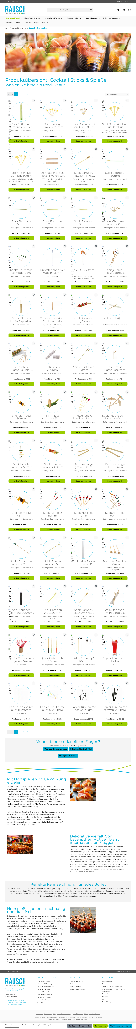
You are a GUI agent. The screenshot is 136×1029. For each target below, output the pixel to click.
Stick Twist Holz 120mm (83, 368)
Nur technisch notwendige (79, 1026)
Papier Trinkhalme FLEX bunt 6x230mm (115, 660)
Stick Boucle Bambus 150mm (21, 466)
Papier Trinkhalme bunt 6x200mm (52, 708)
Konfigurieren (100, 1026)
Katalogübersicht (107, 981)
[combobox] (68, 10)
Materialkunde (106, 984)
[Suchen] (91, 10)
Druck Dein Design (43, 1000)
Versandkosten (63, 1017)
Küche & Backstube (43, 992)
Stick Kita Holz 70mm (83, 514)
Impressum (39, 1014)
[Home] (6, 28)
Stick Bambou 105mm (21, 514)
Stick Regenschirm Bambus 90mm (114, 417)
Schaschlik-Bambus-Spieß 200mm (21, 368)
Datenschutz (48, 1014)
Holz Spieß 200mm (52, 368)
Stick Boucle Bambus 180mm (52, 466)
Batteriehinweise (78, 1014)
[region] (68, 52)
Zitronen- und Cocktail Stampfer (114, 569)
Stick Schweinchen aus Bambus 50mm (114, 126)
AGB (54, 1014)
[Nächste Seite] (24, 94)
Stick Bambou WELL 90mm (52, 611)
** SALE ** (40, 1002)
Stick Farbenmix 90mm (52, 660)
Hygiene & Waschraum (44, 994)
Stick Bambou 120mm (52, 223)
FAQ (103, 999)
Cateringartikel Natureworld (21, 131)
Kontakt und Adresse (76, 984)
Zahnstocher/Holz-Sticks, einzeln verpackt (52, 320)
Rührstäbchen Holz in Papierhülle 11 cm (21, 320)
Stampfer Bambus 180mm (115, 563)
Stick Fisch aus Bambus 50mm (21, 174)
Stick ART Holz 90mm (114, 514)
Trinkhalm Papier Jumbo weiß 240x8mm (83, 563)
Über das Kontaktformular (55, 749)
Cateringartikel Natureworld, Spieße (84, 132)
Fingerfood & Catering (44, 984)
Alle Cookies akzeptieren (120, 1026)
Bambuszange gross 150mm (83, 466)
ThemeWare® (84, 1019)
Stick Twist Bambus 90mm (114, 368)
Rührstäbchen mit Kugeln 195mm (52, 271)
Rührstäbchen (52, 276)
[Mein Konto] (123, 10)
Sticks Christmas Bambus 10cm (115, 223)
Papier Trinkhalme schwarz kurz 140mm (83, 708)
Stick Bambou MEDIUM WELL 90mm (83, 611)
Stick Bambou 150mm (21, 223)
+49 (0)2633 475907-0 (68, 756)
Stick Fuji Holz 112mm (52, 514)
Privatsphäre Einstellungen (92, 1014)
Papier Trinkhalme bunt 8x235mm (21, 708)
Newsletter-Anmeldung (77, 989)
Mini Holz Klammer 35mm (52, 417)
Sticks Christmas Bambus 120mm (21, 563)
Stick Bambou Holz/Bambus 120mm (83, 320)
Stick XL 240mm (83, 270)
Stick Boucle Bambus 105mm (52, 563)
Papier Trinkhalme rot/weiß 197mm (21, 660)
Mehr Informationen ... (12, 1027)
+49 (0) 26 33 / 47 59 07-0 (123, 1)
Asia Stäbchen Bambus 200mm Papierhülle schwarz (21, 611)
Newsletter (105, 994)
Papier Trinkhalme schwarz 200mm (115, 708)
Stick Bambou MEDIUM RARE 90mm (83, 174)
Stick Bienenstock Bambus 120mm (84, 126)
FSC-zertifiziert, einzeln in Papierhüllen (52, 180)
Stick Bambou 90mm (83, 223)
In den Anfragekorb (21, 141)
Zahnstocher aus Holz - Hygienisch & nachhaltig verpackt (52, 174)
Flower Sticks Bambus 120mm (84, 417)
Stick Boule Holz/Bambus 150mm (115, 271)
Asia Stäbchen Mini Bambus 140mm (114, 611)
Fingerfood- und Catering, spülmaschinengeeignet (83, 277)
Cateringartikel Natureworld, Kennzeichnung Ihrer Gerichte (114, 132)
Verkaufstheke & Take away (46, 986)
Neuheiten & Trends (43, 981)
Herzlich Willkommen (77, 981)
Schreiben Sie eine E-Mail (81, 749)
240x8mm (83, 568)
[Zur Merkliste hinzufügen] (33, 100)
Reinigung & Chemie (44, 997)
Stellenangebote (75, 986)
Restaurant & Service (44, 989)
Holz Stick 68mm (114, 318)
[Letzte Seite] (27, 94)
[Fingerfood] (68, 52)
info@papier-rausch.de (14, 1)
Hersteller (105, 996)
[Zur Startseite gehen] (15, 10)
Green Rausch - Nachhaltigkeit (112, 986)
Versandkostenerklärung (64, 1014)
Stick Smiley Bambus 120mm (52, 126)
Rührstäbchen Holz (21, 325)
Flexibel (115, 665)
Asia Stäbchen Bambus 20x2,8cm (21, 126)
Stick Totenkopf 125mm (83, 660)
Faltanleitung (106, 1002)
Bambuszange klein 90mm (115, 466)
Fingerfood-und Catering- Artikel (83, 180)
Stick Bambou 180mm (114, 174)
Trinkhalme (21, 665)
